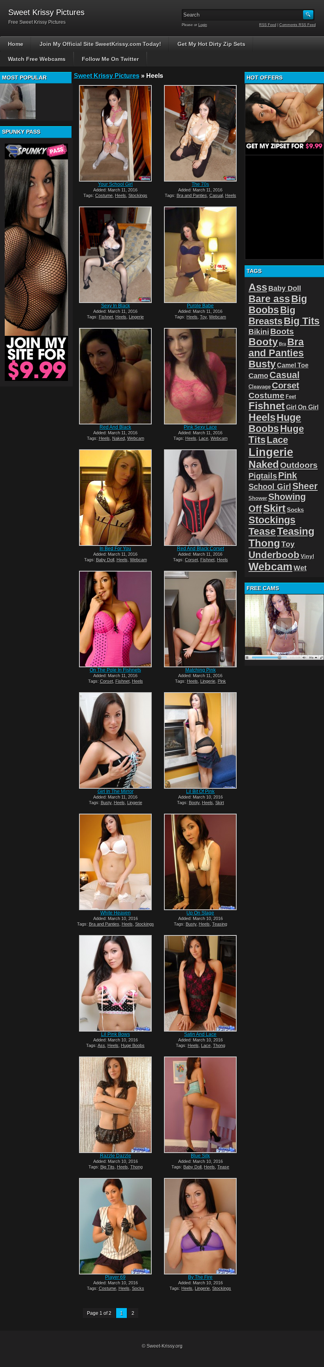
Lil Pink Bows (115, 1034)
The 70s (200, 184)
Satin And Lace (200, 1034)
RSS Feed (267, 25)
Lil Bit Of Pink (200, 791)
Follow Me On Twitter (110, 59)
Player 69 (115, 1277)
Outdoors (299, 465)
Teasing (219, 924)
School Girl (270, 486)
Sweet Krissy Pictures (106, 75)
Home (15, 44)
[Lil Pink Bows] (115, 983)
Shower (258, 498)
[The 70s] (200, 133)
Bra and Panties (192, 195)
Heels (120, 195)
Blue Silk (200, 1156)
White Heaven (115, 913)
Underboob (274, 554)
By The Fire (200, 1277)
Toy (203, 316)
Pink (222, 681)
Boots (282, 331)
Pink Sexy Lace (200, 427)
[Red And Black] (115, 376)
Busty (106, 802)
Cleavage (260, 387)
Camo (258, 376)
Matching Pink (200, 670)
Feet (291, 396)
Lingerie (136, 316)
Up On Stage (200, 913)
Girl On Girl (302, 407)
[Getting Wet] (18, 101)
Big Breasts (272, 315)
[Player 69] (115, 1226)
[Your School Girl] (115, 133)
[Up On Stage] (200, 862)
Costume (104, 195)
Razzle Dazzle (115, 1156)
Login (202, 25)
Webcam (217, 316)
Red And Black (115, 427)
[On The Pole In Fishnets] (115, 619)
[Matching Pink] (200, 619)
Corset (191, 559)
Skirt (219, 802)
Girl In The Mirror (116, 791)
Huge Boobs (133, 1045)
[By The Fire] (200, 1226)
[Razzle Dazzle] (115, 1104)
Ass (101, 1045)
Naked (118, 438)
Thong (219, 1045)
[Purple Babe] (200, 254)
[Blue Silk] (200, 1104)
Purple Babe (200, 306)
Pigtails (263, 475)
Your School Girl (115, 184)
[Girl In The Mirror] (115, 740)
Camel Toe (293, 365)
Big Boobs (278, 304)
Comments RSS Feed (297, 25)
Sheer (305, 486)
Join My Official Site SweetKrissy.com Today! (100, 44)
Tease (223, 1166)
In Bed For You (115, 548)
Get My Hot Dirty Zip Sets (211, 44)
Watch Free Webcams (37, 59)
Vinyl (307, 556)
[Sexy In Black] (115, 254)
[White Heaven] (115, 862)
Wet (300, 568)
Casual (216, 195)
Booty (194, 802)
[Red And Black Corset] (200, 497)
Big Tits (107, 1166)
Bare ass (269, 298)
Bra (282, 343)
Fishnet (106, 316)
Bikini (259, 332)
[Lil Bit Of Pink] (200, 740)
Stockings (137, 195)
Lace (203, 438)
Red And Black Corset (200, 548)
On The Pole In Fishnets (115, 670)
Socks (138, 1288)
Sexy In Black (115, 306)
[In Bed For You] (115, 497)
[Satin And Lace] (200, 983)
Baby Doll (105, 559)
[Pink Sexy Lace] (200, 376)
